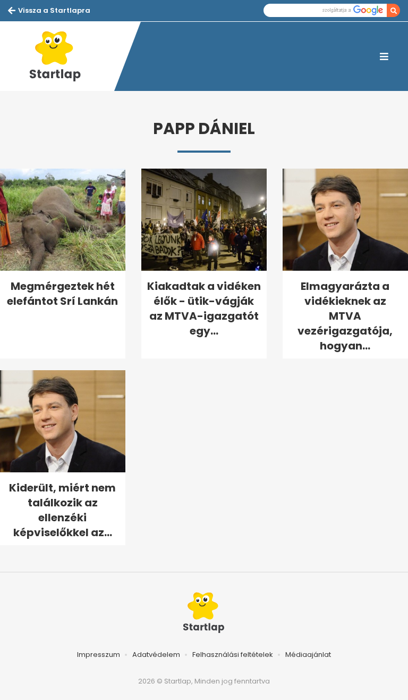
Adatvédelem (156, 654)
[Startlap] (61, 56)
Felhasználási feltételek (232, 654)
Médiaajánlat (308, 654)
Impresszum (98, 654)
